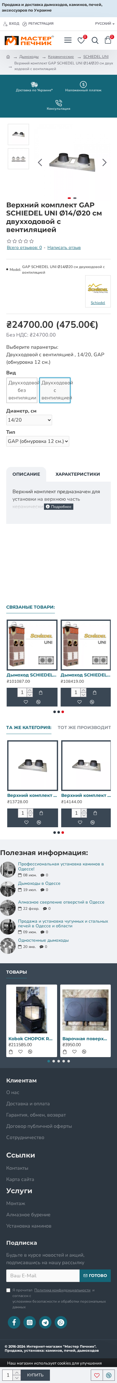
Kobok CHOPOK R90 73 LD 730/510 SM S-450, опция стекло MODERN (31, 1038)
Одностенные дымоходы (43, 940)
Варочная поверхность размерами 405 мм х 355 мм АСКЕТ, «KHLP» (85, 1038)
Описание (26, 474)
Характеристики (78, 474)
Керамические (61, 56)
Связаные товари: (30, 607)
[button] (40, 162)
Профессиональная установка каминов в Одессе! (61, 866)
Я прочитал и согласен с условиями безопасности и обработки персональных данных (59, 1299)
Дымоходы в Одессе (39, 883)
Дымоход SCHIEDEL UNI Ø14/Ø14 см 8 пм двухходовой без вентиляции (31, 675)
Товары (16, 972)
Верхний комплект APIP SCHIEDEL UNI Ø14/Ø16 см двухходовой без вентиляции (31, 795)
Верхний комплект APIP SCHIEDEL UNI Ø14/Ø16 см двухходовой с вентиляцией (85, 795)
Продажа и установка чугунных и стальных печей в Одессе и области (63, 924)
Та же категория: (28, 727)
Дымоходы (29, 56)
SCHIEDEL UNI (96, 56)
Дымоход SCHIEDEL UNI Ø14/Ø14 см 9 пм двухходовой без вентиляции (85, 675)
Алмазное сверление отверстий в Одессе (61, 902)
